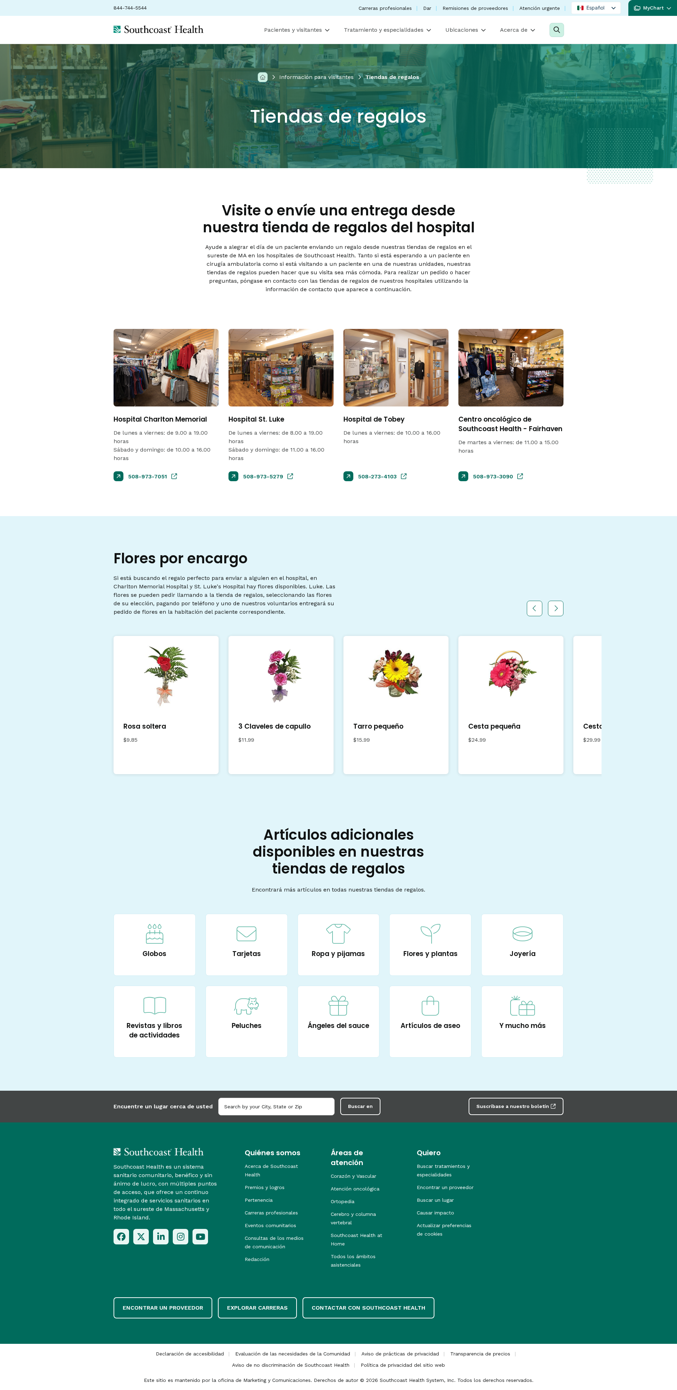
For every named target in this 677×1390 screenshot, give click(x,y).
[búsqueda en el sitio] (556, 30)
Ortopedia (342, 1201)
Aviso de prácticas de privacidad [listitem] (400, 1354)
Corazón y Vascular (353, 1176)
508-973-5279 (263, 476)
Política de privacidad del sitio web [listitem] (403, 1365)
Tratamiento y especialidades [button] (383, 29)
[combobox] (276, 1106)
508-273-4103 (377, 476)
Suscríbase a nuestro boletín (512, 1106)
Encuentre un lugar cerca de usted (163, 1106)
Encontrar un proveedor (445, 1187)
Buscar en (360, 1106)
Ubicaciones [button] (461, 29)
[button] (652, 8)
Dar (427, 8)
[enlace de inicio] (158, 1152)
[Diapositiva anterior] (534, 608)
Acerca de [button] (513, 29)
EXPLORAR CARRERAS (257, 1307)
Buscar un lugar (435, 1200)
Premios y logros (265, 1187)
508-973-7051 (147, 476)
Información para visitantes (316, 77)
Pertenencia (259, 1200)
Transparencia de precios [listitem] (480, 1354)
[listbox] (596, 8)
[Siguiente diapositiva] (555, 608)
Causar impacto (435, 1213)
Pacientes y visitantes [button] (293, 29)
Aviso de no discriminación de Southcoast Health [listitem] (290, 1365)
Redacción (257, 1259)
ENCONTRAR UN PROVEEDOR (163, 1307)
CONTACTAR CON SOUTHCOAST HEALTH (368, 1307)
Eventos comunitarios (270, 1225)
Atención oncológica (355, 1189)
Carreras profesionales (385, 8)
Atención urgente (539, 8)
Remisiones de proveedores (475, 8)
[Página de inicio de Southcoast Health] (158, 29)
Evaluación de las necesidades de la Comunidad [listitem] (292, 1354)
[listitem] (121, 1236)
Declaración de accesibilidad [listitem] (190, 1354)
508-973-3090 (493, 476)
